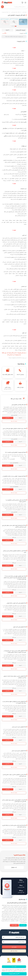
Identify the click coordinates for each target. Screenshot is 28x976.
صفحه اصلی (24, 12)
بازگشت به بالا (14, 966)
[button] (16, 26)
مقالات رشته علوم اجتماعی (15, 12)
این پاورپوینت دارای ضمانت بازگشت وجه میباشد (14, 36)
